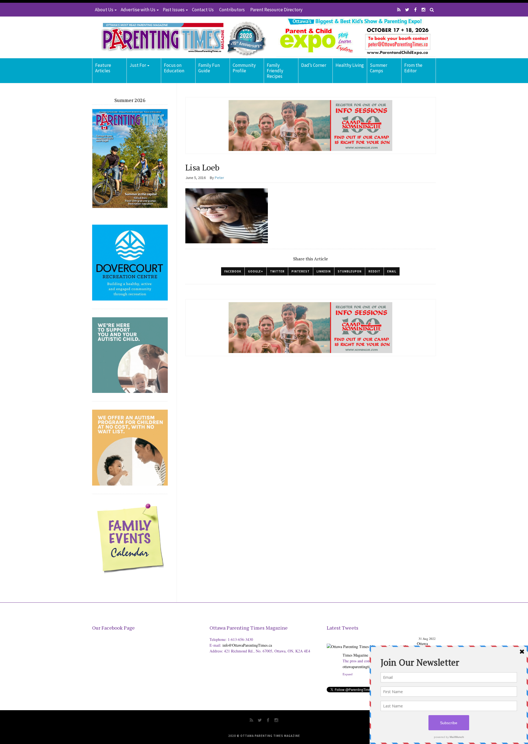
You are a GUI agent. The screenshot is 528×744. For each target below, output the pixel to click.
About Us (104, 10)
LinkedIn (324, 271)
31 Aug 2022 (427, 638)
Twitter (277, 271)
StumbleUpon (350, 271)
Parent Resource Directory (276, 10)
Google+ (255, 271)
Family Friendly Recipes (275, 70)
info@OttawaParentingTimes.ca (247, 645)
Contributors (232, 10)
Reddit (374, 271)
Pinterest (301, 271)
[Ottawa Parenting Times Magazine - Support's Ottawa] (371, 642)
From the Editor (413, 68)
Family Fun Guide (209, 68)
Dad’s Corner (313, 65)
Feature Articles (103, 68)
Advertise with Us (138, 10)
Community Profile (244, 68)
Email (391, 271)
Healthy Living (350, 65)
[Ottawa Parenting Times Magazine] (180, 37)
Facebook (232, 271)
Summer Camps (378, 68)
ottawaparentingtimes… (361, 666)
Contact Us (203, 10)
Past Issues (174, 10)
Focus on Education (174, 68)
